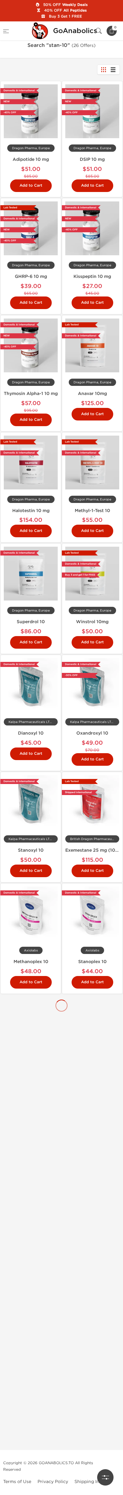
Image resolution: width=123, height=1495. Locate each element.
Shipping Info (89, 1481)
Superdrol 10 (31, 621)
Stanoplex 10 (92, 961)
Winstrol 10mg (92, 621)
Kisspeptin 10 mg (92, 276)
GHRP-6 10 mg (31, 276)
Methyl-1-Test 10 (92, 510)
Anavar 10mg (92, 393)
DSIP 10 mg (92, 159)
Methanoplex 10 (31, 961)
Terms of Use (17, 1481)
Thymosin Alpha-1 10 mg (31, 393)
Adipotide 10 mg (31, 159)
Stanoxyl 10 (31, 850)
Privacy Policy (53, 1481)
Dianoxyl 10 (31, 733)
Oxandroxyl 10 (92, 733)
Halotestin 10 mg (31, 510)
